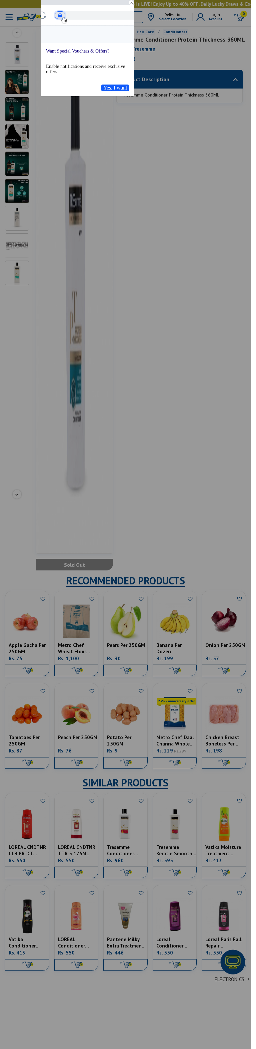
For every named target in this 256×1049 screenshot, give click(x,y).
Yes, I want (115, 88)
